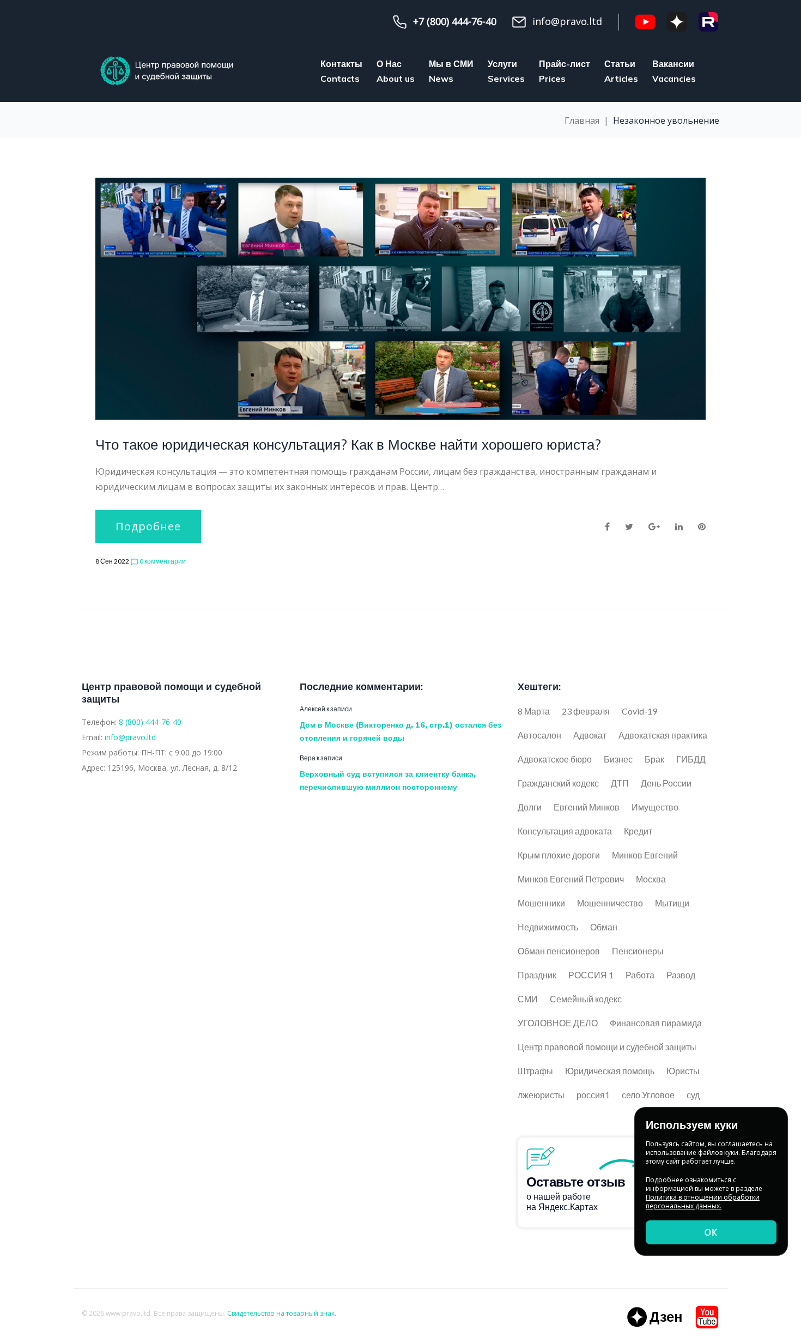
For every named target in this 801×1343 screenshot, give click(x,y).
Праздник (537, 975)
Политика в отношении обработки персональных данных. (703, 1202)
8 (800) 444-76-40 (150, 722)
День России (666, 783)
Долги (530, 807)
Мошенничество (610, 903)
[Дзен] (677, 22)
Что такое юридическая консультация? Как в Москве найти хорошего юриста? (348, 444)
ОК (711, 1232)
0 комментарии (158, 561)
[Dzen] (654, 1317)
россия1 (593, 1095)
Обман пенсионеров (559, 951)
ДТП (620, 783)
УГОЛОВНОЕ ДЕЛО (558, 1023)
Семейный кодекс (586, 999)
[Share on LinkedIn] (679, 526)
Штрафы (535, 1071)
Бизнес (618, 759)
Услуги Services (506, 71)
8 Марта (534, 711)
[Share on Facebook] (607, 526)
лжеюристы (541, 1095)
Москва (651, 879)
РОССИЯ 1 (591, 975)
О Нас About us (396, 71)
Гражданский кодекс (558, 783)
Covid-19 (639, 711)
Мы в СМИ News (451, 71)
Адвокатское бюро (555, 759)
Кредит (638, 831)
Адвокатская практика (662, 735)
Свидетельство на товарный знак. (281, 1313)
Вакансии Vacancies (674, 71)
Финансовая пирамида (656, 1023)
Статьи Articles (621, 71)
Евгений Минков (587, 807)
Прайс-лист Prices (564, 71)
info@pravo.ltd (130, 737)
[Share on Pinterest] (702, 526)
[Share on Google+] (654, 526)
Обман (603, 927)
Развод (680, 975)
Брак (654, 759)
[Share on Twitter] (629, 526)
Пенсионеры (638, 951)
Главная (582, 120)
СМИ (528, 999)
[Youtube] (707, 1317)
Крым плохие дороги (559, 855)
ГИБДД (691, 759)
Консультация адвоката (565, 831)
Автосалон (539, 735)
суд (693, 1095)
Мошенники (541, 903)
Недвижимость (548, 927)
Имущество (655, 807)
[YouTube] (645, 22)
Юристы (683, 1071)
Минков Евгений (645, 855)
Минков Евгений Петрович (571, 879)
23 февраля (586, 711)
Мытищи (672, 903)
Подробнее (148, 526)
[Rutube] (708, 22)
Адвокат (589, 735)
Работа (640, 975)
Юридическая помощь (609, 1071)
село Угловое (648, 1095)
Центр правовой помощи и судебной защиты (607, 1047)
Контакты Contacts (341, 71)
